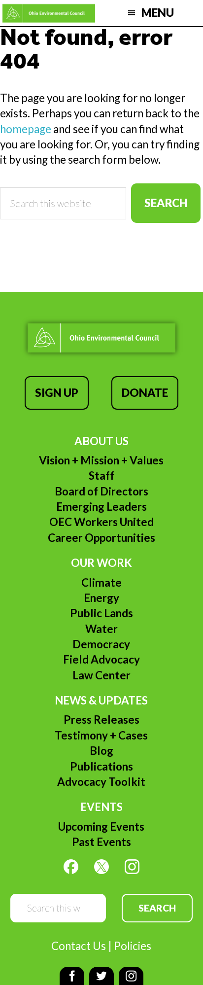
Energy (101, 597)
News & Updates (101, 700)
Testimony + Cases (101, 735)
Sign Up (56, 392)
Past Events (101, 841)
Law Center (101, 675)
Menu (157, 12)
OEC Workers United (101, 521)
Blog (101, 750)
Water (101, 628)
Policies (132, 945)
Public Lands (101, 613)
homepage (25, 129)
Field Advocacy (101, 659)
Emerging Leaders (101, 506)
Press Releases (101, 719)
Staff (101, 475)
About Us (101, 441)
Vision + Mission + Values (101, 460)
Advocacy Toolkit (101, 781)
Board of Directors (101, 491)
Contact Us (78, 945)
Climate (101, 582)
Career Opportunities (101, 537)
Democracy (101, 644)
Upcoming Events (101, 826)
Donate (145, 392)
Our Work (101, 562)
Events (101, 806)
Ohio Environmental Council (48, 13)
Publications (101, 766)
